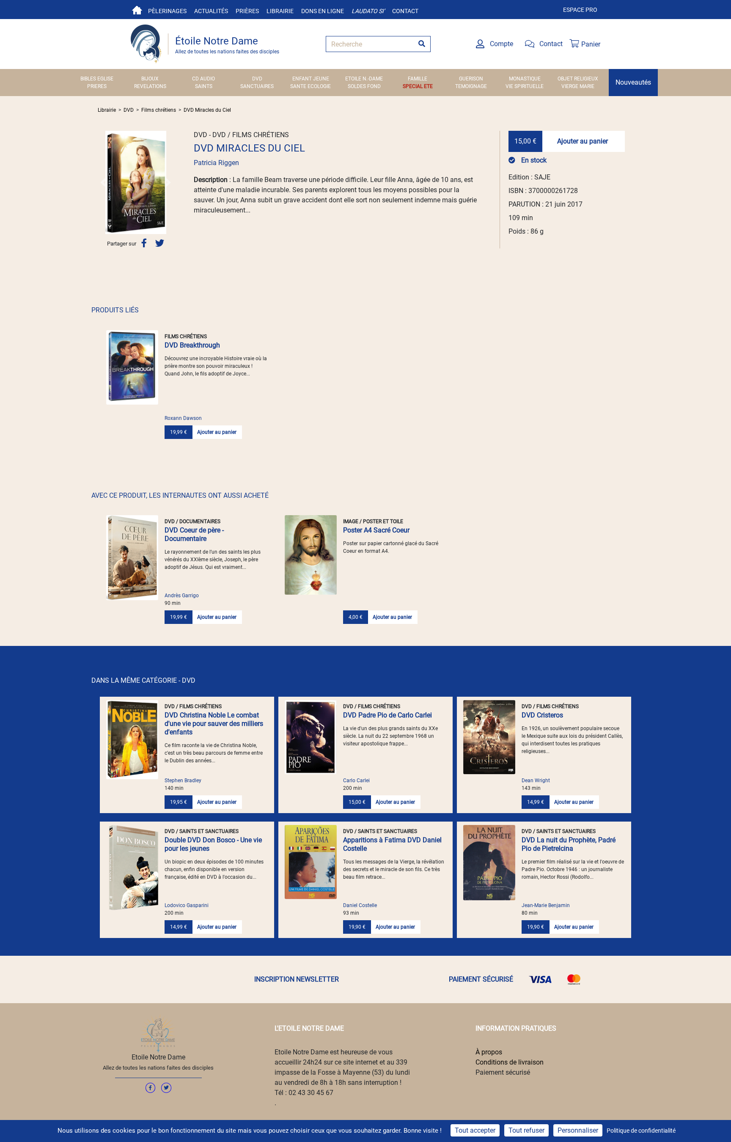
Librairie (280, 11)
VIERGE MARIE (577, 86)
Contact (405, 11)
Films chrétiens (158, 110)
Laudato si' (368, 11)
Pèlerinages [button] (167, 11)
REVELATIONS (150, 86)
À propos (488, 1052)
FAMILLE (417, 79)
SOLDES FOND (364, 86)
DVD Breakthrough (192, 345)
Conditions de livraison (509, 1062)
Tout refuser (526, 1130)
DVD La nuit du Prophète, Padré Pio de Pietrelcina (569, 844)
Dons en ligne (322, 11)
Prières (247, 11)
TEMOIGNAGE (471, 86)
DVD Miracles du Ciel (207, 110)
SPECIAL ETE (418, 86)
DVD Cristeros (542, 715)
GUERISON (471, 79)
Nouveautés (633, 82)
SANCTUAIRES (257, 86)
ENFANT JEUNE (310, 79)
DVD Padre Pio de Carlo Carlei (387, 715)
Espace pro (580, 9)
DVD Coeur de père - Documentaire (194, 534)
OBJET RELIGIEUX (578, 79)
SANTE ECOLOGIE (310, 86)
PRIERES (97, 86)
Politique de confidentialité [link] (641, 1130)
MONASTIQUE (525, 79)
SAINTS (203, 86)
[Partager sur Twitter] (159, 243)
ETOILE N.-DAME (364, 79)
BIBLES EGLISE (96, 79)
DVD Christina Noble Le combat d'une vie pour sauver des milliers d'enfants (214, 723)
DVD (257, 79)
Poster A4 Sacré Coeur (376, 530)
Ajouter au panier (582, 141)
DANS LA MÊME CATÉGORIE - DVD (143, 680)
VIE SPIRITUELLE (525, 86)
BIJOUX (150, 79)
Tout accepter (475, 1130)
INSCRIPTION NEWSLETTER (296, 979)
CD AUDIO (203, 79)
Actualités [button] (211, 11)
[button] (103, 182)
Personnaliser (578, 1130)
